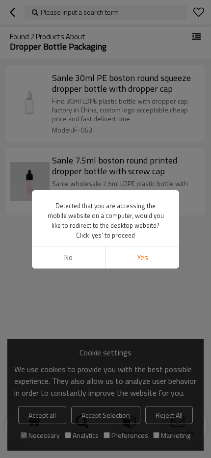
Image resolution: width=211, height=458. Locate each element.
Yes (142, 257)
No (68, 257)
